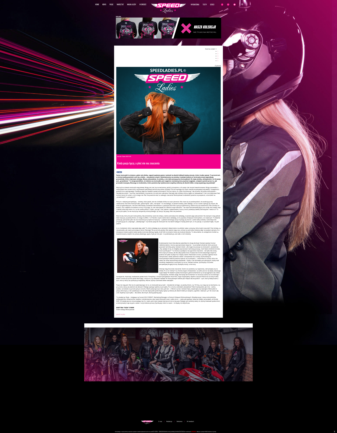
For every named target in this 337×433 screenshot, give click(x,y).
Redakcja (169, 421)
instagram (231, 4)
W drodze (142, 4)
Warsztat (120, 4)
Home (97, 4)
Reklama (179, 421)
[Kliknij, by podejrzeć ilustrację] (168, 110)
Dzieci (212, 4)
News (104, 4)
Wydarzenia (195, 4)
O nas (160, 421)
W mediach (190, 421)
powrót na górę (120, 314)
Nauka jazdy (131, 4)
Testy (205, 4)
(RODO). (193, 431)
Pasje (111, 4)
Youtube (236, 4)
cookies (156, 431)
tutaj (215, 431)
